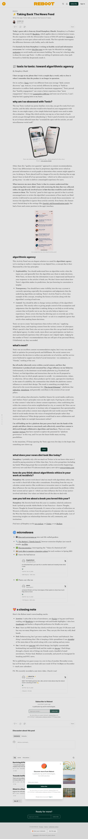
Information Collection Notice (43, 792)
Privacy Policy (57, 792)
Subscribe (44, 786)
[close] (60, 764)
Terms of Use (52, 790)
